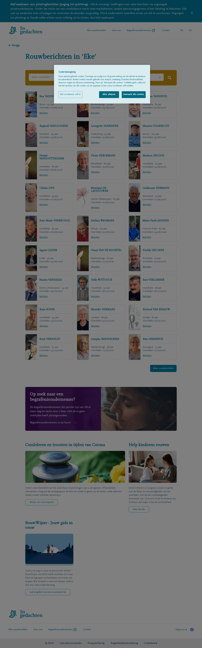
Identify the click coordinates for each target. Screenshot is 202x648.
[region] (102, 84)
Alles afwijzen (109, 94)
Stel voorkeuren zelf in (70, 94)
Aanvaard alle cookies (133, 94)
